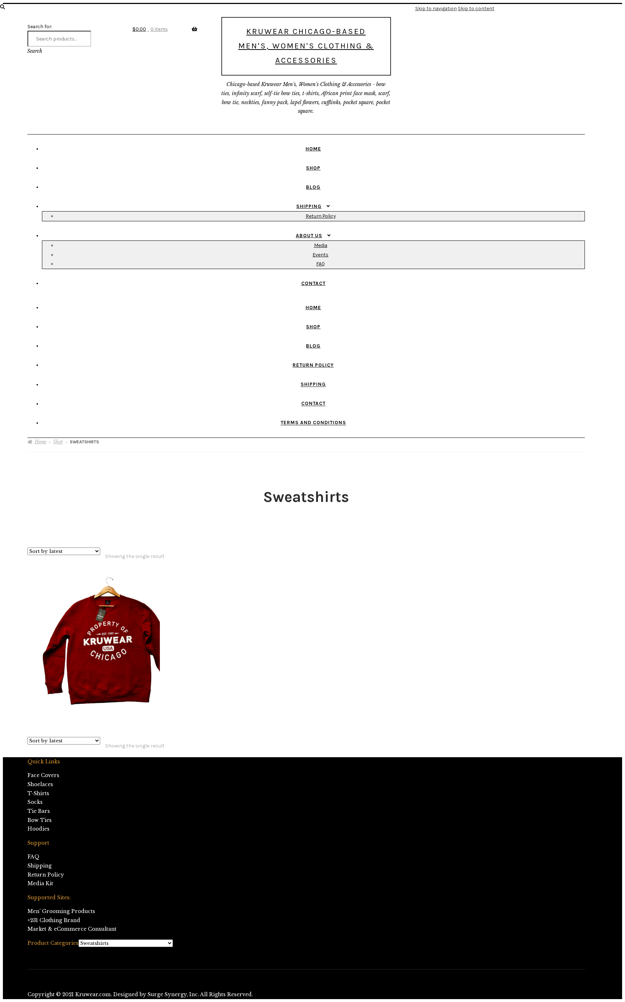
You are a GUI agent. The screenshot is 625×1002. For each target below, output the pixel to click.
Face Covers (43, 775)
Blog (313, 187)
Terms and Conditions (313, 423)
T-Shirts (38, 793)
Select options (100, 640)
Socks (35, 802)
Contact (313, 283)
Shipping (309, 206)
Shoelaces (40, 784)
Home (313, 149)
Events (320, 254)
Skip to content (476, 8)
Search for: (39, 26)
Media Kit (40, 884)
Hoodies (38, 829)
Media (320, 245)
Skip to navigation (436, 8)
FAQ (320, 264)
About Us (309, 235)
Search (34, 51)
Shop (313, 168)
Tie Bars (38, 811)
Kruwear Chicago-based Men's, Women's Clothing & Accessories (306, 46)
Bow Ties (39, 820)
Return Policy (321, 216)
